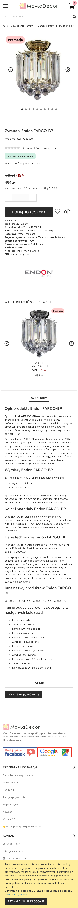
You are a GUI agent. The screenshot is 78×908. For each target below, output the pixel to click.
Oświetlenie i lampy (22, 25)
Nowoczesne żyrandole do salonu (31, 667)
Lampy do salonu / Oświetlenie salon (32, 659)
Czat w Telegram (16, 858)
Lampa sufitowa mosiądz (26, 628)
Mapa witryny (10, 804)
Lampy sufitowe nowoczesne (28, 637)
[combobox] (39, 16)
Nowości (8, 812)
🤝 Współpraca (11, 826)
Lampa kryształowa (23, 646)
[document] (39, 884)
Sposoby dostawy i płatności (19, 775)
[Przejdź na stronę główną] (4, 25)
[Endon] (39, 285)
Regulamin (9, 790)
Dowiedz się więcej (16, 894)
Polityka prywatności (14, 797)
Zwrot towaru (10, 782)
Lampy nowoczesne (23, 633)
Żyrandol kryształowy (24, 654)
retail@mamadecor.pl (15, 851)
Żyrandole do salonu (23, 663)
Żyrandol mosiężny (23, 624)
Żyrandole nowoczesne (25, 641)
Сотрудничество (31, 826)
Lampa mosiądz (21, 620)
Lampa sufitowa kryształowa (28, 650)
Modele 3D (9, 819)
